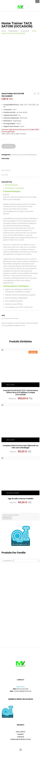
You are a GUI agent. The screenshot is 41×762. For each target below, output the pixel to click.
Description (6, 170)
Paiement (20, 734)
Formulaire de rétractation (20, 739)
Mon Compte (20, 732)
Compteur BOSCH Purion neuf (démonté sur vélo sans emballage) (21, 446)
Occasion (23, 155)
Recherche (7, 518)
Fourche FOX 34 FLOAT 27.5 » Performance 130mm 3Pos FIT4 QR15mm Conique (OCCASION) (20, 392)
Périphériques (32, 155)
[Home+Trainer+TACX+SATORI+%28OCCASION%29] (11, 159)
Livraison (20, 737)
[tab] (20, 170)
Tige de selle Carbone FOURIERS (20, 498)
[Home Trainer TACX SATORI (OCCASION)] (13, 159)
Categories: (6, 155)
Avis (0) (4, 175)
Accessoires (15, 155)
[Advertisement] (20, 608)
